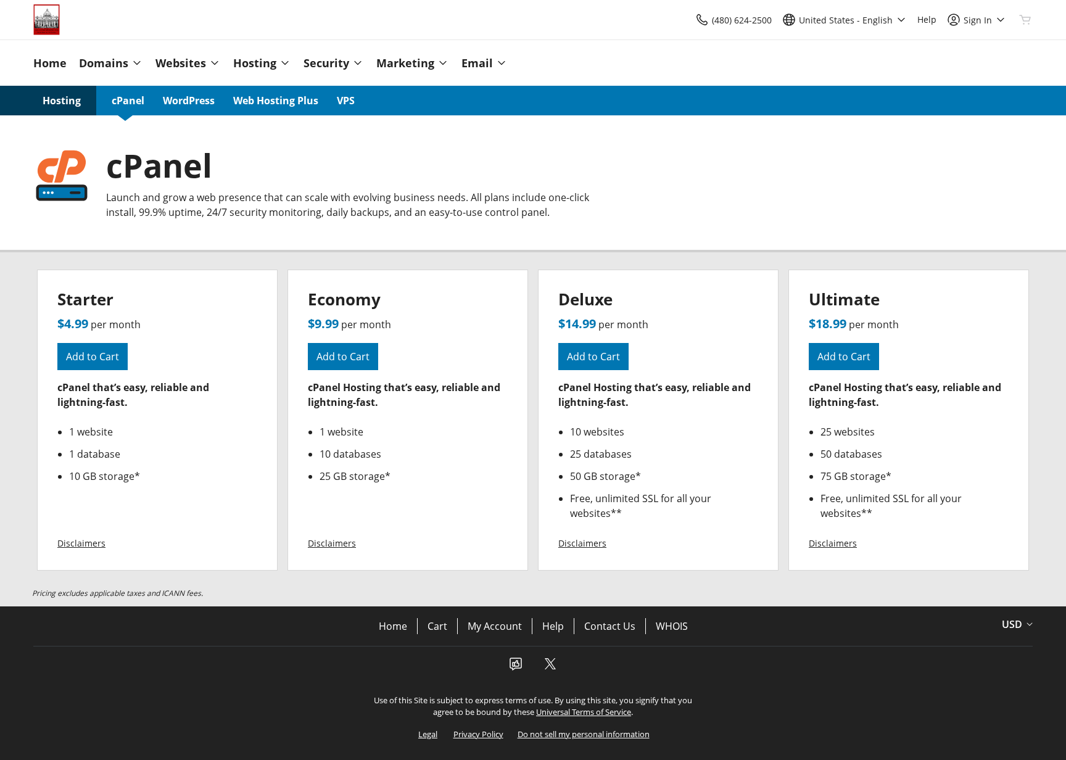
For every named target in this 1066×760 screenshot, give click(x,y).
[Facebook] (515, 667)
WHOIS (672, 626)
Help (553, 626)
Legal (427, 734)
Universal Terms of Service (583, 711)
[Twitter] (550, 667)
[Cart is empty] (1025, 20)
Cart (437, 626)
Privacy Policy (478, 734)
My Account (495, 626)
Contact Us (609, 626)
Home (393, 626)
